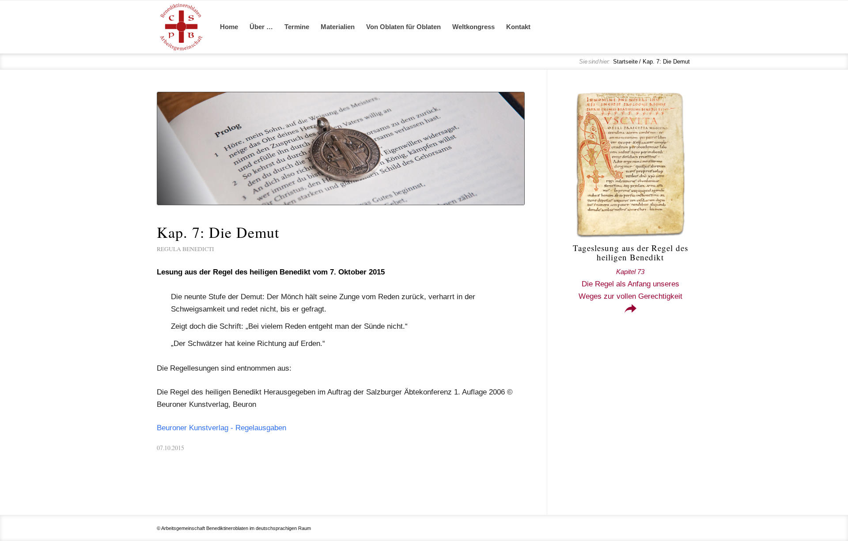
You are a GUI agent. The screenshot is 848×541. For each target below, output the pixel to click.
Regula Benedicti (185, 249)
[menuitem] (229, 26)
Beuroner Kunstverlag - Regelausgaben (221, 428)
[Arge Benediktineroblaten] (181, 27)
